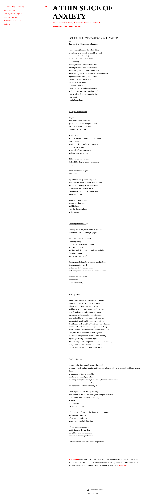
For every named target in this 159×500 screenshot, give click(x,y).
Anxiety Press (9, 10)
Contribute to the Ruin (12, 21)
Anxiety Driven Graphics (13, 14)
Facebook (57, 27)
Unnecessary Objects (12, 17)
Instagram (68, 27)
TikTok (78, 27)
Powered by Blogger (96, 489)
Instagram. (122, 465)
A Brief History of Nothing (14, 7)
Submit (7, 24)
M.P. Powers (74, 459)
